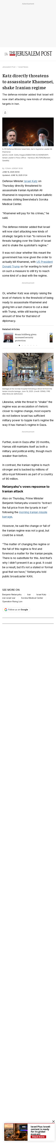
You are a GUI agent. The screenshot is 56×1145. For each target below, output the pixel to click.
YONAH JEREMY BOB (14, 168)
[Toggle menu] (6, 54)
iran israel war (8, 598)
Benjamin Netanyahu (12, 594)
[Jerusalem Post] (30, 54)
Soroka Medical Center (32, 598)
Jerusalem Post (9, 67)
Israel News (23, 67)
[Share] (5, 112)
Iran (29, 594)
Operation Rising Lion (12, 601)
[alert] (29, 1132)
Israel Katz (30, 181)
